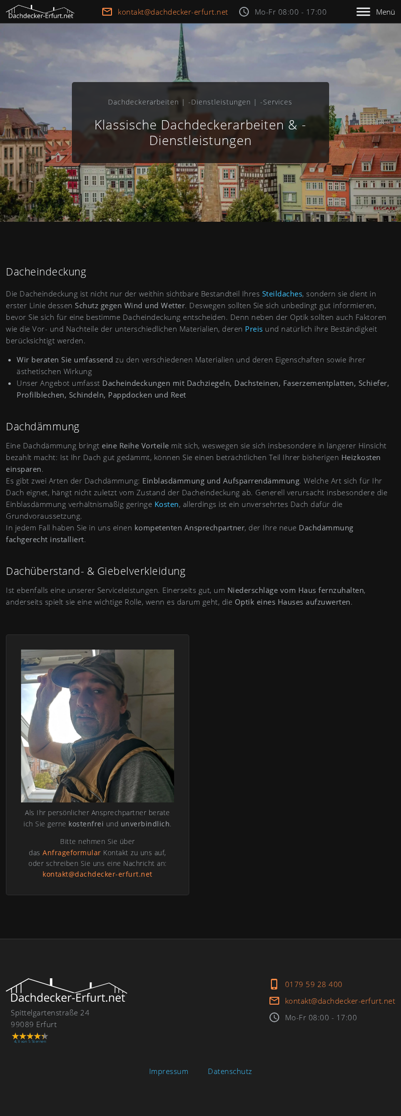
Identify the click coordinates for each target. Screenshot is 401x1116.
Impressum (169, 1071)
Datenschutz (230, 1071)
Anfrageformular (72, 852)
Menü (385, 12)
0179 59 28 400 (314, 984)
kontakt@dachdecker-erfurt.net (173, 12)
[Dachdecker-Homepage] (40, 11)
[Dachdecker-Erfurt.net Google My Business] (66, 990)
